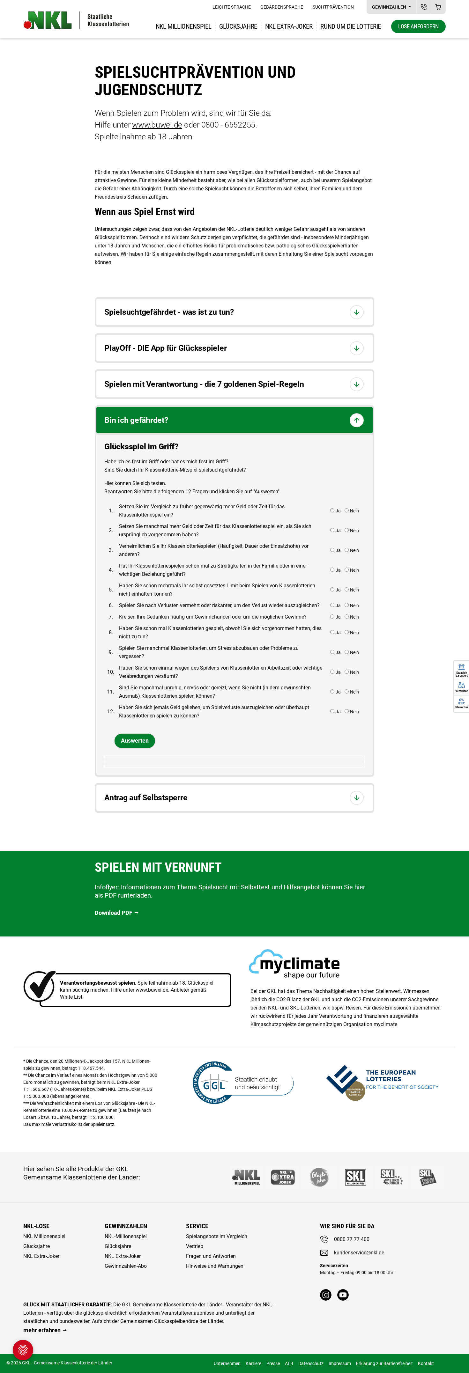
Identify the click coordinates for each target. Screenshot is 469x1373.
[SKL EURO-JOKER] (391, 1177)
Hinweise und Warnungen (214, 1266)
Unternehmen (227, 1363)
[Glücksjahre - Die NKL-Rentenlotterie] (319, 1177)
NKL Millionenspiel (183, 26)
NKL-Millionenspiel (126, 1236)
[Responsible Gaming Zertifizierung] (382, 1081)
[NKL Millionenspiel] (246, 1177)
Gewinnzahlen (389, 7)
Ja (338, 510)
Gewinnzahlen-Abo (126, 1266)
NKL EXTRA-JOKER (289, 26)
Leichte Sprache (231, 7)
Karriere (253, 1363)
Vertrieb (194, 1246)
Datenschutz (311, 1363)
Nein (354, 510)
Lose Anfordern (418, 26)
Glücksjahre (238, 26)
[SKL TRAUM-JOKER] (428, 1177)
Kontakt (426, 1363)
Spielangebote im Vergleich (216, 1236)
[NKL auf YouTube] (343, 1295)
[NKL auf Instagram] (325, 1295)
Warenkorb (438, 7)
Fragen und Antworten (211, 1256)
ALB (289, 1363)
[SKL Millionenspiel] (355, 1177)
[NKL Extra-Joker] (282, 1177)
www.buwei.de (157, 124)
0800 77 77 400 (351, 1239)
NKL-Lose (36, 1226)
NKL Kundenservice (423, 7)
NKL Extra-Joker (41, 1256)
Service (197, 1226)
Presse (273, 1363)
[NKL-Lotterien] (76, 20)
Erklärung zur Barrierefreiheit (384, 1363)
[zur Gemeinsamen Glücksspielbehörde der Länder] (239, 1081)
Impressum (340, 1363)
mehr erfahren (42, 1330)
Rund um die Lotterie (350, 26)
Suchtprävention (333, 7)
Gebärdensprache (281, 7)
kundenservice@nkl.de (359, 1253)
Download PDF (113, 912)
